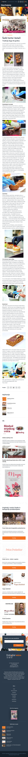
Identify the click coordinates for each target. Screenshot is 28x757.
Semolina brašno (10, 398)
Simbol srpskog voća (7, 437)
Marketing (14, 701)
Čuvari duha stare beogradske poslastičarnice (13, 528)
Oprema (14, 692)
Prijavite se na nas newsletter (11, 638)
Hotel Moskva (9, 741)
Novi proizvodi (14, 690)
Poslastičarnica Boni (11, 403)
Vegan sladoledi (6, 588)
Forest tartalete (6, 618)
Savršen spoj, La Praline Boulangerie (13, 744)
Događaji (14, 695)
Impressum (14, 699)
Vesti (14, 688)
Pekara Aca (9, 408)
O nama (14, 697)
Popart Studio (16, 754)
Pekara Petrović (10, 412)
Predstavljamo (14, 694)
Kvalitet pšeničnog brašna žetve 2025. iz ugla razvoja (13, 460)
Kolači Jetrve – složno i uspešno (10, 559)
